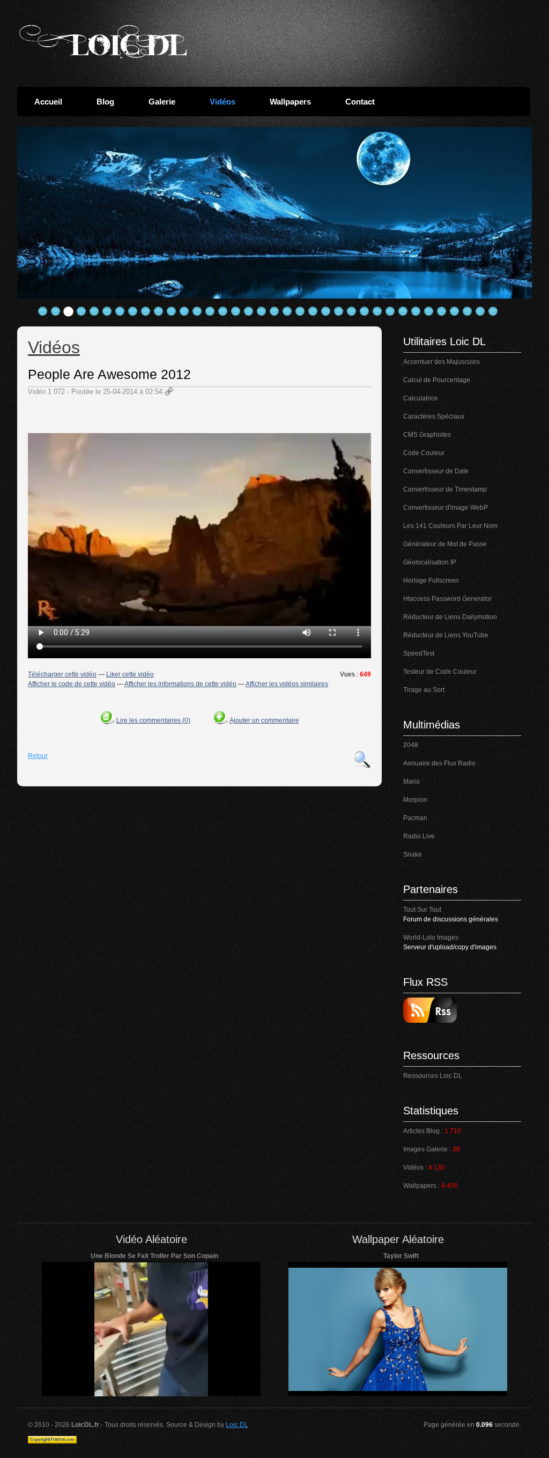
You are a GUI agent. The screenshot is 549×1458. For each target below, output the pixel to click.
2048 (410, 745)
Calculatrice (420, 398)
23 (326, 311)
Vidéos (222, 101)
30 (416, 311)
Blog (105, 101)
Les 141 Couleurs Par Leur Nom (450, 526)
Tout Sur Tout (422, 909)
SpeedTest (418, 653)
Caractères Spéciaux (433, 416)
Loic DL (237, 1425)
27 (377, 311)
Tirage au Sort (423, 690)
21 (300, 311)
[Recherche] (362, 759)
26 (364, 311)
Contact (360, 101)
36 (493, 311)
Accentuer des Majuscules (441, 362)
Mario (411, 781)
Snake (412, 854)
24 (338, 311)
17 (248, 311)
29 (403, 311)
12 (184, 311)
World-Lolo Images (430, 937)
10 (158, 311)
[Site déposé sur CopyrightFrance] (52, 1441)
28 (390, 311)
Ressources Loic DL (432, 1076)
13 (197, 311)
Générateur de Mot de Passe (445, 544)
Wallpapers (290, 101)
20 (287, 311)
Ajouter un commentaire (264, 720)
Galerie (162, 101)
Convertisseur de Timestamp (445, 489)
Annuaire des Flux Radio (439, 763)
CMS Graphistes (427, 434)
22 (313, 311)
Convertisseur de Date (436, 471)
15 (223, 311)
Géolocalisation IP (429, 562)
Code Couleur (423, 453)
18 (261, 311)
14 (210, 311)
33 (454, 311)
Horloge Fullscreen (431, 580)
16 (236, 311)
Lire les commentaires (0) (153, 720)
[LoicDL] (103, 42)
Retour (38, 756)
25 (351, 311)
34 (467, 311)
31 (429, 311)
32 (441, 311)
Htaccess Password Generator (447, 598)
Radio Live (419, 836)
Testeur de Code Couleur (440, 671)
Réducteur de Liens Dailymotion (450, 617)
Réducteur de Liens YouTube (445, 635)
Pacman (415, 818)
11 (171, 311)
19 (274, 311)
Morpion (415, 800)
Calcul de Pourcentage (436, 380)
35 (480, 311)
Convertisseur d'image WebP (445, 507)
